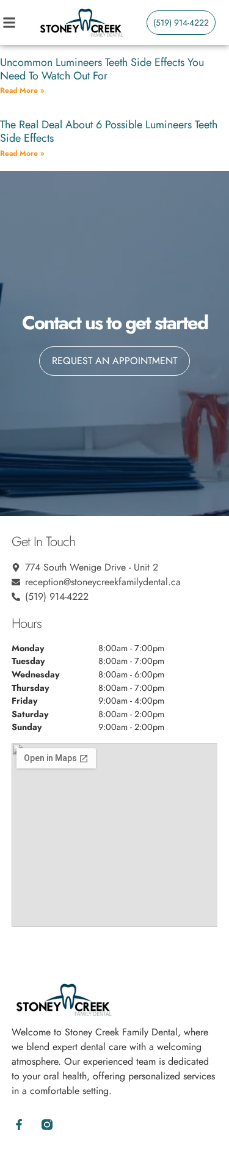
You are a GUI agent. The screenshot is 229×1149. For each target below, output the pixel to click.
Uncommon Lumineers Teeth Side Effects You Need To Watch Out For (102, 69)
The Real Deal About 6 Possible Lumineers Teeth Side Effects (108, 131)
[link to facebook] (19, 1124)
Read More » (22, 90)
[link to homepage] (81, 22)
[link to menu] (19, 22)
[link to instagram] (46, 1124)
